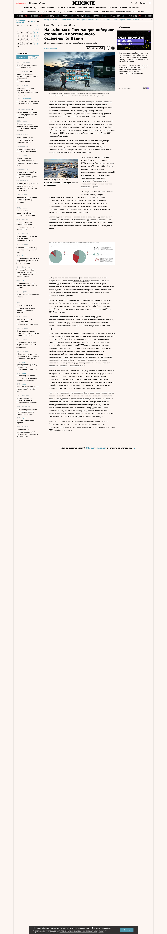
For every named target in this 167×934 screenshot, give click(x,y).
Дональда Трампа (81, 281)
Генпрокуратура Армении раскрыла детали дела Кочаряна (26, 199)
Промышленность (107, 12)
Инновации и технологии (125, 12)
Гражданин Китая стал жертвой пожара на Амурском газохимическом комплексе (27, 91)
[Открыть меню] (150, 3)
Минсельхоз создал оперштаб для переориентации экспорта (27, 322)
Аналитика (79, 12)
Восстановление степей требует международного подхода (26, 285)
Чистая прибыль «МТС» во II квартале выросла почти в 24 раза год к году (27, 260)
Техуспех (140, 12)
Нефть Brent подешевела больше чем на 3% (26, 66)
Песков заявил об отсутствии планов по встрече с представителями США (27, 161)
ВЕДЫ (21, 12)
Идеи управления (48, 12)
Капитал (88, 12)
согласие (67, 930)
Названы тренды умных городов (25, 421)
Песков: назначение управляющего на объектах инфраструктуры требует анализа (27, 127)
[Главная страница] (83, 3)
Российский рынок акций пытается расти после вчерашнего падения (26, 412)
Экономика (51, 8)
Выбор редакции (50, 20)
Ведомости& (68, 12)
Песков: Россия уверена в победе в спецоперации (26, 150)
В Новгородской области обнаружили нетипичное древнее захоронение (26, 378)
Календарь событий (20, 21)
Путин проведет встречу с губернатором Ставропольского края (26, 238)
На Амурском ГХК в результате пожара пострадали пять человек (26, 400)
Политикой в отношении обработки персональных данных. (81, 932)
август (33, 21)
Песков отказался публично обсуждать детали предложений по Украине (27, 174)
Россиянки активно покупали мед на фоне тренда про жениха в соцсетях (25, 309)
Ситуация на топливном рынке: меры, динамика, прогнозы (125, 20)
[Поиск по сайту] (136, 3)
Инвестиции (71, 8)
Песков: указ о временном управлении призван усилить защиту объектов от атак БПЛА (27, 187)
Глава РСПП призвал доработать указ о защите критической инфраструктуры (26, 77)
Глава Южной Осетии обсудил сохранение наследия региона (24, 140)
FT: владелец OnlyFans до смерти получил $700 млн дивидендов (26, 344)
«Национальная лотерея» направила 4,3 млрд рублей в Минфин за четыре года (27, 356)
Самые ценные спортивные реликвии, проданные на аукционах (27, 114)
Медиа (91, 8)
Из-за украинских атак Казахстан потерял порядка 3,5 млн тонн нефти (27, 333)
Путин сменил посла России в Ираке (27, 296)
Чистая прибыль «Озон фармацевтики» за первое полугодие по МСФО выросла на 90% (27, 273)
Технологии (82, 8)
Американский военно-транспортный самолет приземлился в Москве (25, 213)
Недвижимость (101, 8)
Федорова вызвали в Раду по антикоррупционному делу (26, 250)
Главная (47, 25)
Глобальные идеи (30, 8)
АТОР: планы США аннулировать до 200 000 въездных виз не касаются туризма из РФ (27, 433)
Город (59, 12)
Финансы (61, 8)
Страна (96, 12)
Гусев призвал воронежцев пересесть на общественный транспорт (27, 367)
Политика (113, 8)
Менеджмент (134, 8)
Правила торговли (32, 12)
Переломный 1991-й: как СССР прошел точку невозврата (80, 20)
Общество (123, 8)
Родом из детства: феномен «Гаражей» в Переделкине (27, 102)
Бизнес (42, 8)
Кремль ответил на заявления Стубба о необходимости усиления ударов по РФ (26, 225)
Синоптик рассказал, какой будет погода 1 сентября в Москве (27, 389)
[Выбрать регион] (132, 3)
